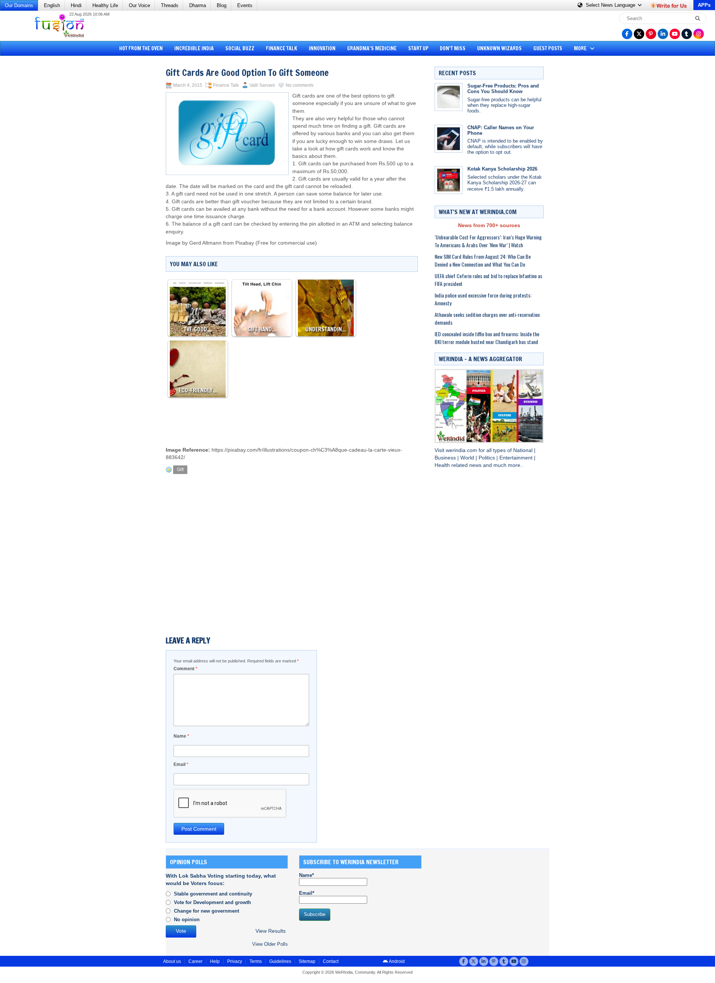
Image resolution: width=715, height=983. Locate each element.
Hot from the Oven (141, 48)
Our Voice (139, 5)
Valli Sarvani (262, 85)
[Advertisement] (33, 173)
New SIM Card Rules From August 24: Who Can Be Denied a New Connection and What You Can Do (483, 260)
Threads (169, 5)
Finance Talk (281, 48)
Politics (487, 458)
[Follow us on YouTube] (675, 34)
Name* (306, 875)
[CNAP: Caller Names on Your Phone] (449, 139)
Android (396, 961)
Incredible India (194, 48)
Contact (331, 961)
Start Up (418, 48)
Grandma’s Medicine (372, 48)
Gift (180, 469)
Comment (185, 668)
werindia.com (462, 450)
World (468, 458)
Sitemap (307, 961)
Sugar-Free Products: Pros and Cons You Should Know (503, 88)
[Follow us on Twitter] (639, 34)
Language (611, 5)
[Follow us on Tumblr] (686, 34)
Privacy (234, 961)
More (581, 48)
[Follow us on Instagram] (698, 34)
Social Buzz (239, 48)
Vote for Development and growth (212, 902)
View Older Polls (270, 944)
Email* (306, 893)
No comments (300, 85)
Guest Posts (547, 48)
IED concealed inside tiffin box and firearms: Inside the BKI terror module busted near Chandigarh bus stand (487, 338)
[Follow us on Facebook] (627, 34)
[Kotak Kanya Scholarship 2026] (449, 180)
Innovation (322, 48)
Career (195, 961)
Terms (256, 961)
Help (215, 961)
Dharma (197, 5)
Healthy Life (105, 5)
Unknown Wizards (499, 48)
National (523, 450)
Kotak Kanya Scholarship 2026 (502, 169)
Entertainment (516, 458)
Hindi (76, 5)
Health (443, 465)
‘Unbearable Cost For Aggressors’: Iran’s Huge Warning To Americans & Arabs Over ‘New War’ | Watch (488, 241)
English (52, 5)
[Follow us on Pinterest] (651, 34)
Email (181, 764)
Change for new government (206, 911)
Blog (221, 5)
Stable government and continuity (213, 894)
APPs (704, 5)
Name (181, 736)
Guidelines (280, 961)
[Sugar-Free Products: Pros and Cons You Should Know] (449, 97)
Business (446, 458)
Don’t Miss (452, 48)
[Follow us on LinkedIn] (663, 34)
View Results (270, 931)
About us (172, 961)
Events (244, 5)
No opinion (187, 919)
